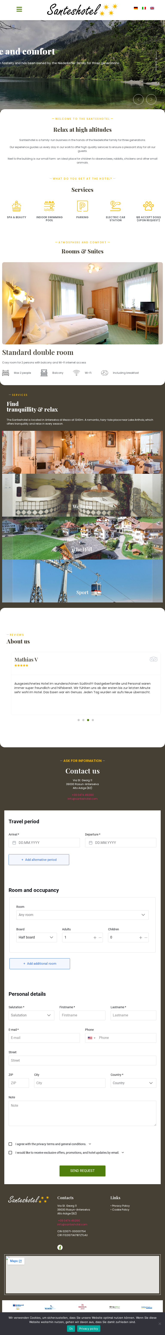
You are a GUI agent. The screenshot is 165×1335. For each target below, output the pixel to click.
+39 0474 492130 (82, 795)
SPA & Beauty (16, 217)
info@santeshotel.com (83, 799)
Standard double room (37, 352)
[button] (138, 99)
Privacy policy (88, 1328)
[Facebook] (60, 1247)
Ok (71, 1328)
